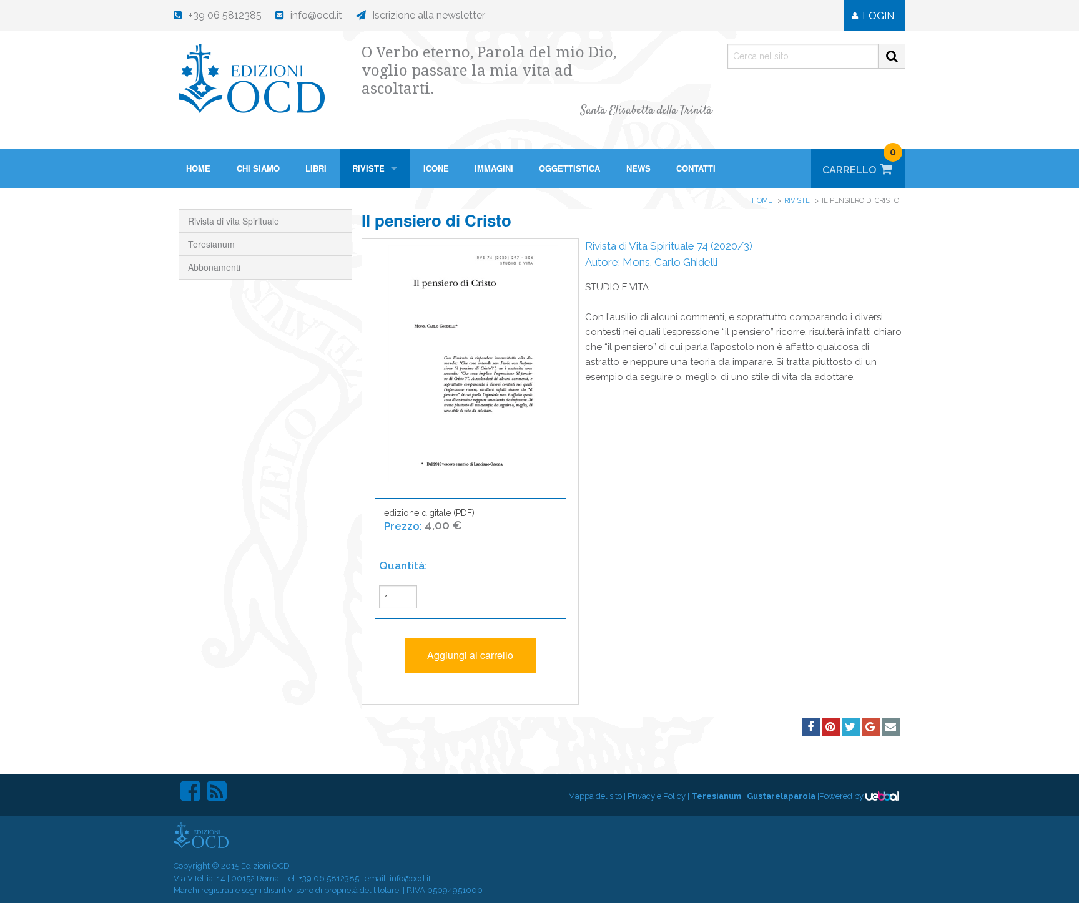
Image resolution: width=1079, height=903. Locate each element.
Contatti (696, 168)
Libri (316, 168)
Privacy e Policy (657, 796)
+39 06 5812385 (329, 878)
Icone (436, 168)
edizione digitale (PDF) (429, 520)
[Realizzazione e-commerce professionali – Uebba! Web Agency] (882, 796)
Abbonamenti (214, 267)
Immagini (494, 168)
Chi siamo (258, 168)
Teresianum (211, 244)
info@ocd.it (410, 878)
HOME (198, 168)
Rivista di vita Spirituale (233, 221)
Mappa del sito (595, 796)
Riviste (368, 168)
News (638, 168)
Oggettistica (569, 168)
